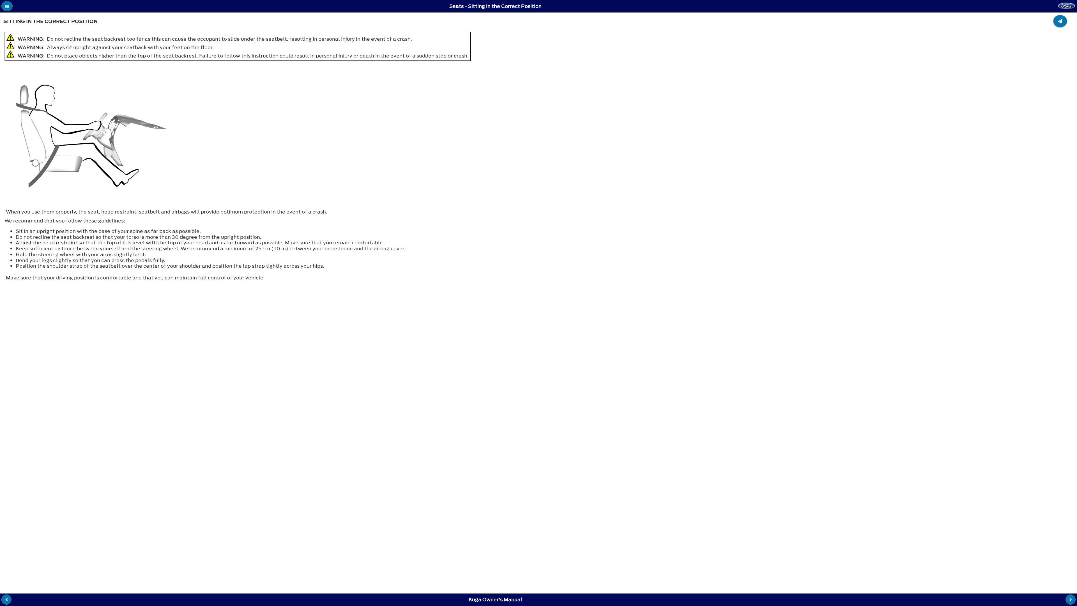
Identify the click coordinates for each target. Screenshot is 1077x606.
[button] (7, 6)
